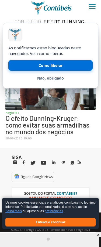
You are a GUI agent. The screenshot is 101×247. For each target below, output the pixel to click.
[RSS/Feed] (79, 162)
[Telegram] (63, 163)
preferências (54, 211)
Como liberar (51, 65)
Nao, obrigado (50, 78)
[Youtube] (43, 163)
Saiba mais (13, 211)
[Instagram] (15, 162)
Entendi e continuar (50, 222)
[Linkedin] (53, 162)
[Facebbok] (23, 162)
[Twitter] (33, 163)
